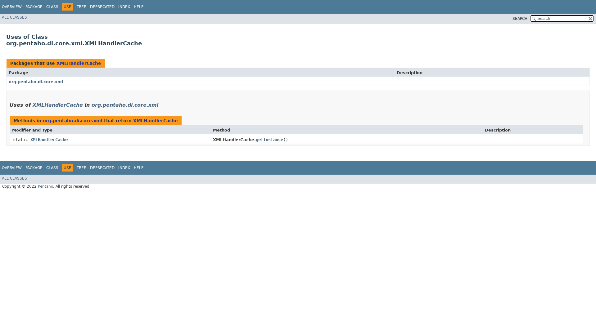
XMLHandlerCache (78, 63)
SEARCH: (520, 18)
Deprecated (102, 7)
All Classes (14, 17)
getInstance (269, 139)
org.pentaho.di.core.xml (36, 81)
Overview (12, 7)
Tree (81, 7)
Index (124, 7)
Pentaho (45, 186)
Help (138, 7)
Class (52, 7)
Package (34, 7)
